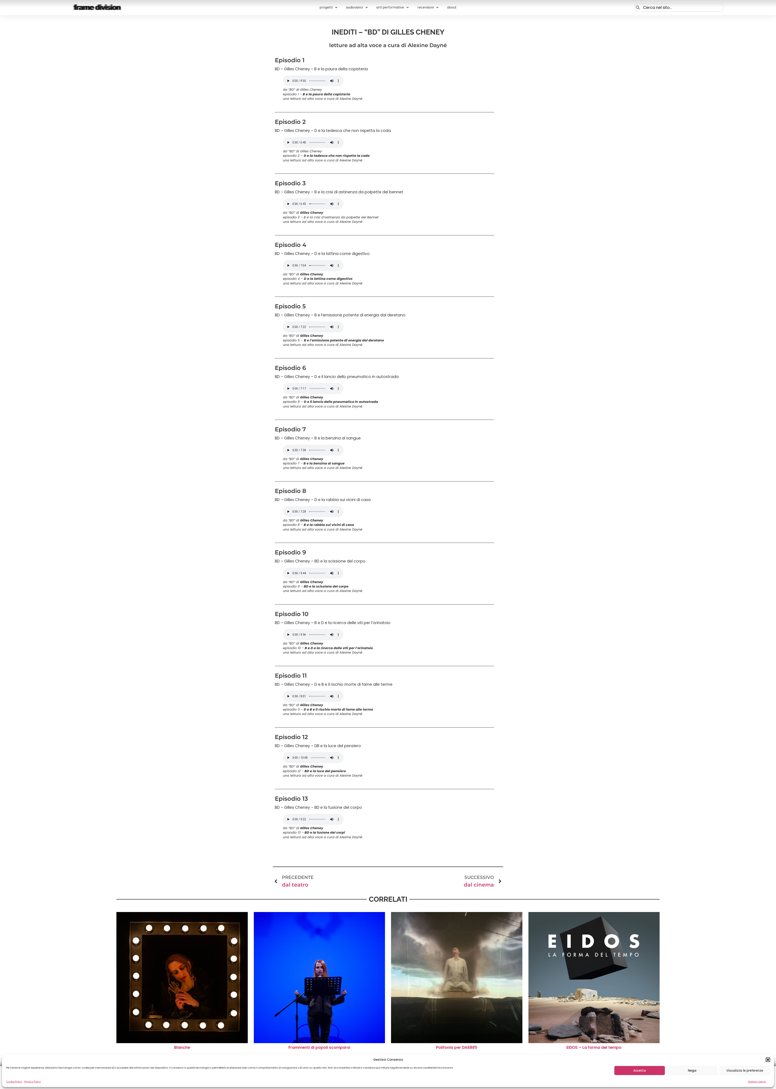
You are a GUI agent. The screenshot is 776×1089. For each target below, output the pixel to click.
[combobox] (679, 8)
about (452, 7)
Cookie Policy (14, 1081)
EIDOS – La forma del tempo (593, 1047)
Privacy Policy (32, 1081)
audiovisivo (354, 7)
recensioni (425, 7)
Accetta (639, 1070)
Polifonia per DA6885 (456, 1047)
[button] (768, 1060)
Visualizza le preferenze (744, 1070)
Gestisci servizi (757, 1081)
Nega (692, 1070)
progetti (326, 7)
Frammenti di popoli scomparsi (319, 1047)
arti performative (390, 7)
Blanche (182, 1047)
